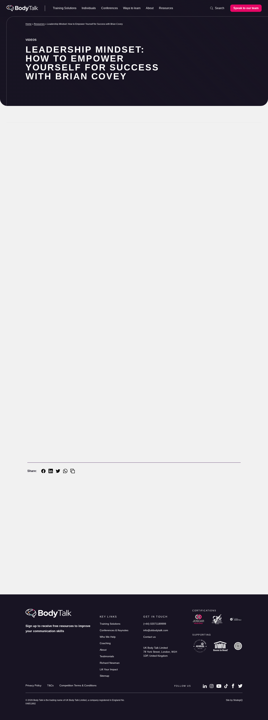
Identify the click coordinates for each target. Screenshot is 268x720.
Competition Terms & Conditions (77, 685)
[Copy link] (72, 471)
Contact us (149, 637)
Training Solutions (64, 8)
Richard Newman (48, 147)
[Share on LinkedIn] (50, 470)
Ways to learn (132, 8)
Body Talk (22, 8)
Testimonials (107, 656)
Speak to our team (246, 8)
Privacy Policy (33, 685)
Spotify (127, 467)
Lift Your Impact (109, 669)
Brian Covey (124, 396)
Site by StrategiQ (234, 700)
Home (29, 24)
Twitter (240, 686)
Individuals (89, 8)
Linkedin (205, 686)
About (150, 8)
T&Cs (50, 685)
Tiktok (226, 686)
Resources (166, 8)
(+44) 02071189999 (154, 623)
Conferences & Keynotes (114, 630)
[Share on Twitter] (58, 471)
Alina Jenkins (48, 592)
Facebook (233, 686)
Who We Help (108, 637)
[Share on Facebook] (43, 471)
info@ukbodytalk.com (155, 630)
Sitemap (104, 675)
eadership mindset (158, 453)
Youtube (218, 686)
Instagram (211, 686)
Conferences (109, 8)
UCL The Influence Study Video (125, 578)
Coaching (105, 643)
